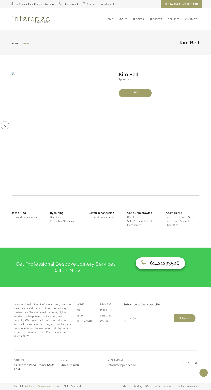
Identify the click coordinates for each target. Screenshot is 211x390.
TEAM (80, 315)
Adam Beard (174, 212)
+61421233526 (70, 4)
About (126, 386)
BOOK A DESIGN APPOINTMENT (181, 4)
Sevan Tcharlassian (101, 212)
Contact (168, 386)
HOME (109, 19)
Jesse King (19, 212)
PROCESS (138, 19)
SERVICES (174, 19)
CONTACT (191, 19)
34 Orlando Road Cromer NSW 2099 (35, 4)
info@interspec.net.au (122, 365)
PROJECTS (156, 19)
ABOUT (123, 19)
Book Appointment (187, 386)
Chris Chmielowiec (139, 212)
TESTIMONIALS (85, 321)
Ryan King (57, 212)
